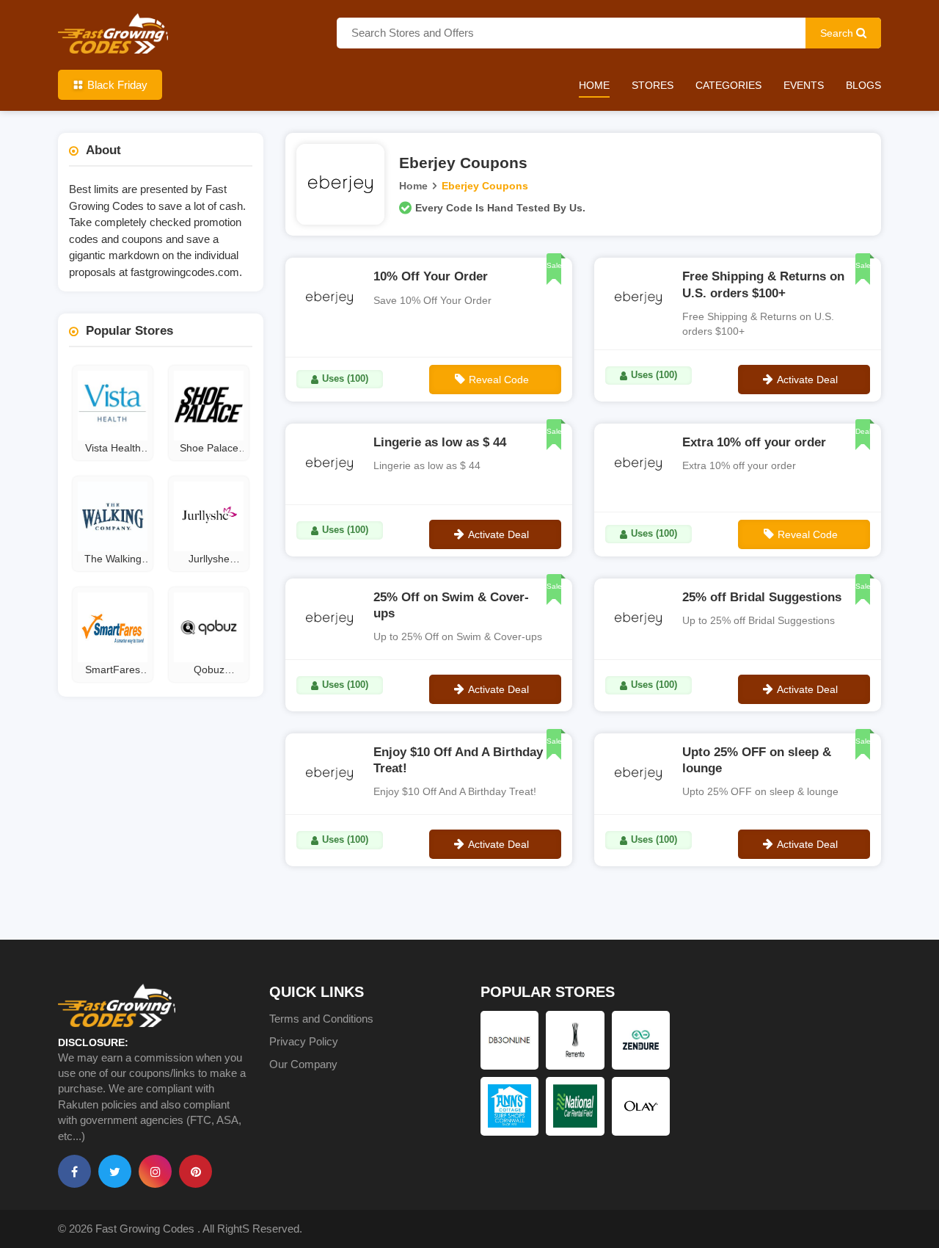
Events (803, 85)
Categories (728, 85)
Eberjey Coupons (485, 186)
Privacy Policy (303, 1041)
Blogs (863, 85)
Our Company (303, 1064)
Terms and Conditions (321, 1018)
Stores (652, 85)
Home (594, 85)
